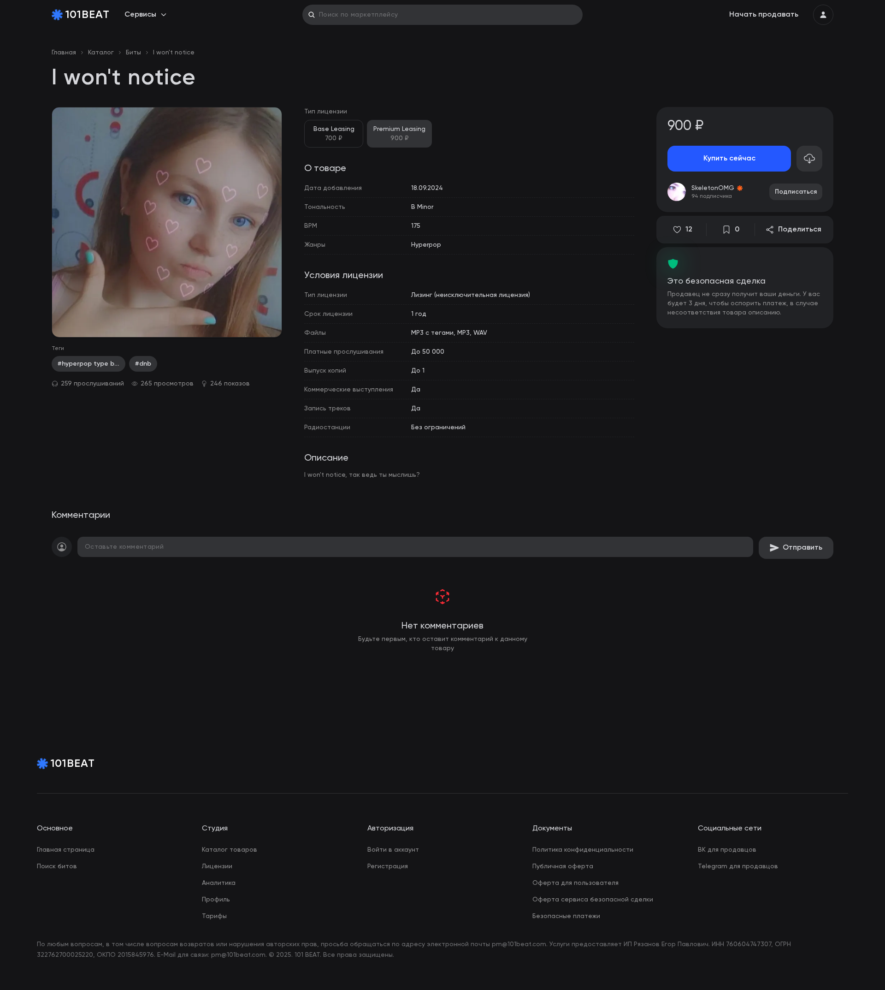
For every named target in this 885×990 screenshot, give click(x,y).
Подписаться (796, 192)
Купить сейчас (729, 158)
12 (688, 229)
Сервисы (140, 14)
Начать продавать (763, 14)
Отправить (802, 547)
